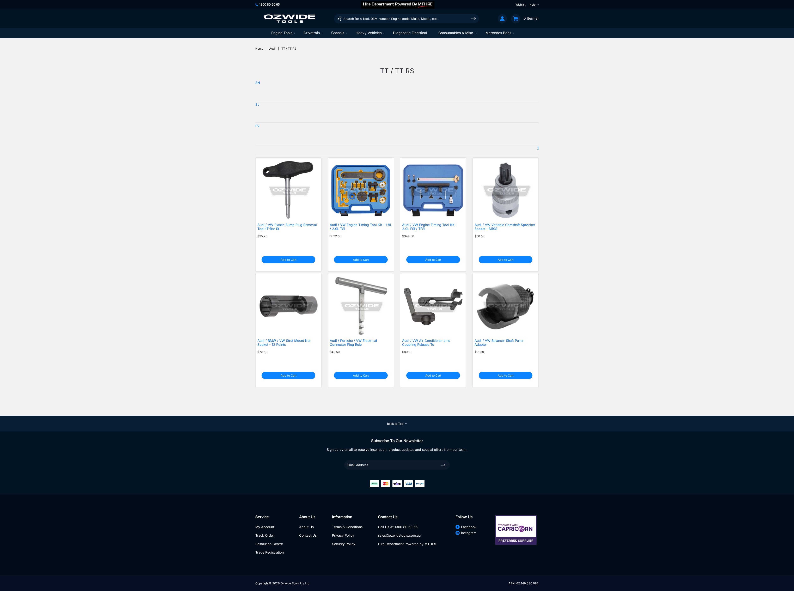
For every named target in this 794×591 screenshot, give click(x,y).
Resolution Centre (269, 544)
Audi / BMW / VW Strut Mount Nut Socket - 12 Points (283, 343)
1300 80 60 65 (269, 4)
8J (257, 104)
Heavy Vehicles (369, 33)
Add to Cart (289, 259)
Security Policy (343, 544)
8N (257, 83)
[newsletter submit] (443, 465)
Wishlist (520, 4)
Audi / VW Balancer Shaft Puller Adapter (499, 343)
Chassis (337, 33)
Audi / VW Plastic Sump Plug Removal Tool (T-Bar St (287, 227)
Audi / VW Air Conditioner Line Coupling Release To (426, 343)
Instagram (468, 533)
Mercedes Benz (498, 33)
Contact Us (308, 535)
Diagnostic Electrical (410, 33)
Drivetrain (312, 33)
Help (533, 4)
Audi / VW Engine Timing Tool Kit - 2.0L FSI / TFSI (429, 227)
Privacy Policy (343, 535)
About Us (306, 527)
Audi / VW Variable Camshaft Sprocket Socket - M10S (505, 227)
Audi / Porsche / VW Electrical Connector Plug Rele (353, 343)
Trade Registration (269, 552)
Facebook (469, 527)
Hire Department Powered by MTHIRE (407, 544)
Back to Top (395, 423)
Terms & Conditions (347, 527)
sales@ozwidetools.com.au (399, 535)
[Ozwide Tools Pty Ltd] (289, 18)
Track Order (264, 535)
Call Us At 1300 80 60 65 (398, 527)
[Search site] (473, 18)
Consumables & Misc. (456, 33)
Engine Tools (281, 33)
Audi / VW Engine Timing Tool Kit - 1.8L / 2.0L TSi (361, 227)
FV (257, 126)
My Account (264, 527)
